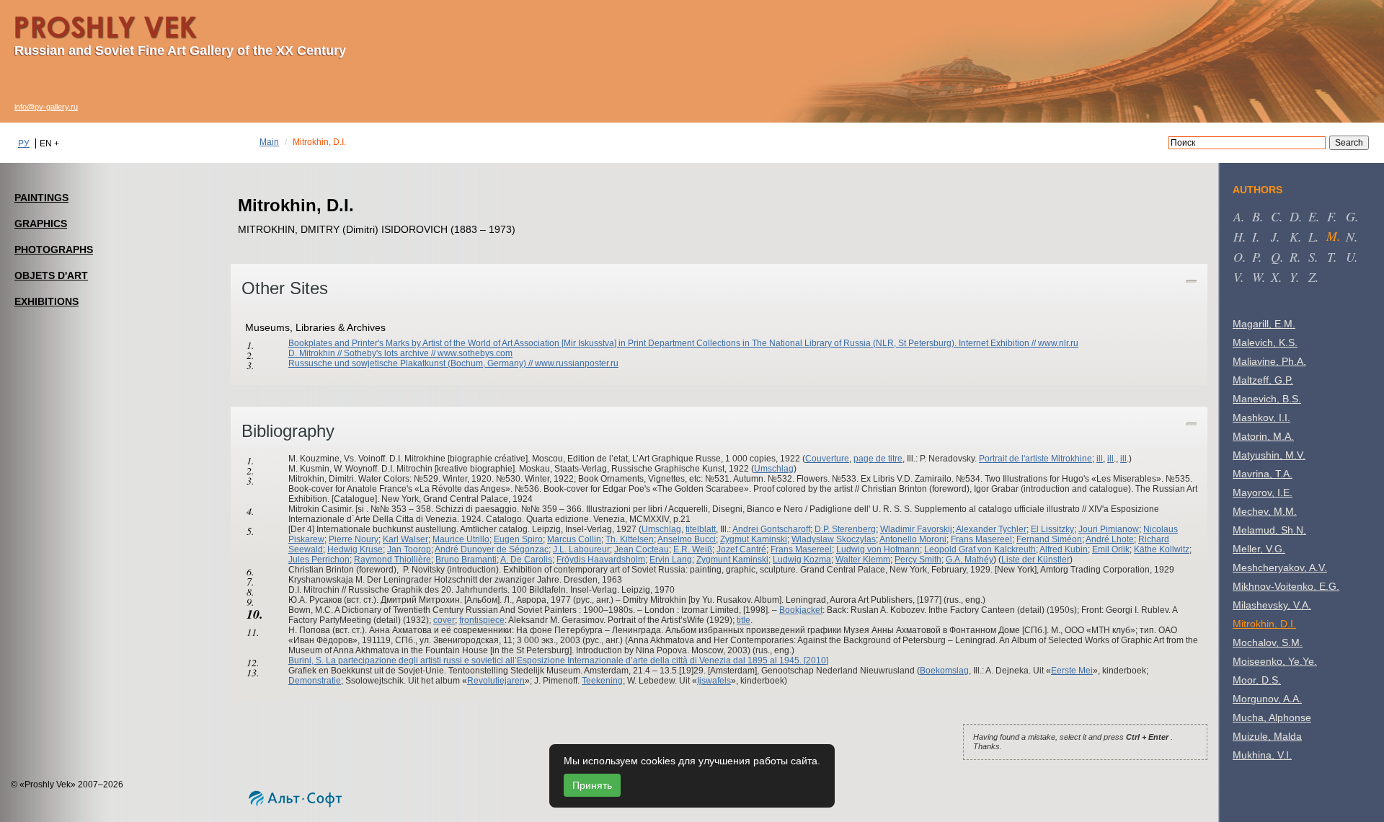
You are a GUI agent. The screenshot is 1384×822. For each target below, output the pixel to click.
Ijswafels (714, 681)
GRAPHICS (40, 223)
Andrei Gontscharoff (771, 529)
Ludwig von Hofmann (878, 549)
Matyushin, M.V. (1269, 455)
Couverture (827, 459)
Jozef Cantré (741, 549)
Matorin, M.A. (1263, 436)
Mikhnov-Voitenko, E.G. (1286, 586)
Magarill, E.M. (1264, 324)
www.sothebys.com (475, 353)
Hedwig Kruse (355, 549)
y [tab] (1293, 277)
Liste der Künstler (1035, 559)
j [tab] (1274, 236)
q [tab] (1275, 256)
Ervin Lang (670, 559)
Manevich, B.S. (1267, 399)
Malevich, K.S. (1265, 342)
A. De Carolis (526, 559)
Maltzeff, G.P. (1263, 380)
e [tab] (1312, 216)
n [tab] (1350, 236)
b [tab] (1256, 216)
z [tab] (1312, 277)
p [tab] (1255, 256)
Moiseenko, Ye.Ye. (1275, 661)
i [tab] (1254, 236)
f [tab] (1330, 216)
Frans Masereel (981, 539)
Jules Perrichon (319, 559)
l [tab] (1312, 236)
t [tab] (1330, 256)
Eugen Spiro (518, 539)
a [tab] (1237, 216)
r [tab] (1294, 256)
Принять (592, 785)
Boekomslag (944, 671)
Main (269, 142)
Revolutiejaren (496, 681)
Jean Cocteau (641, 549)
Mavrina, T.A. (1262, 474)
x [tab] (1275, 277)
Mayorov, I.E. (1262, 492)
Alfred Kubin (1063, 549)
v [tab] (1237, 277)
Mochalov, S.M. (1268, 642)
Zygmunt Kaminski (732, 559)
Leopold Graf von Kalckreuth (980, 549)
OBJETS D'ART (51, 275)
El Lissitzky (1052, 529)
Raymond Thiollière (392, 559)
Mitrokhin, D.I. (1264, 623)
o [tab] (1238, 256)
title (743, 620)
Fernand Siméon (1049, 539)
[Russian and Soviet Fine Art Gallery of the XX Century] (118, 24)
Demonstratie (314, 681)
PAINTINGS (41, 197)
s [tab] (1311, 256)
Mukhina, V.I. (1262, 755)
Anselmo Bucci (686, 539)
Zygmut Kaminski (753, 539)
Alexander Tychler (991, 529)
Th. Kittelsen (630, 539)
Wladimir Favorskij (916, 529)
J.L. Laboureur (581, 549)
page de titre (877, 459)
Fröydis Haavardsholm (600, 559)
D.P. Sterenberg (845, 529)
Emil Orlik (1111, 549)
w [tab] (1257, 277)
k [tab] (1294, 236)
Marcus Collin (574, 539)
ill (1099, 459)
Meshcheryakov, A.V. (1280, 567)
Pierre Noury (353, 539)
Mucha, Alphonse (1272, 717)
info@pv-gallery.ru (46, 106)
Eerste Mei (1072, 671)
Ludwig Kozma (802, 559)
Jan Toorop (409, 549)
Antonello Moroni (912, 539)
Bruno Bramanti (466, 559)
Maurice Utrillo (460, 539)
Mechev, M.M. (1265, 511)
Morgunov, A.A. (1267, 698)
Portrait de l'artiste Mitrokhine (1035, 459)
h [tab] (1238, 236)
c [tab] (1275, 216)
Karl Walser (405, 539)
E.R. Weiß (692, 549)
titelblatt (701, 529)
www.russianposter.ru (576, 363)
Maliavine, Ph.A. (1269, 361)
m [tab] (1331, 235)
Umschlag (774, 469)
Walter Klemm (862, 559)
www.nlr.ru (1058, 343)
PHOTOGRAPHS (53, 249)
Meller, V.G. (1259, 548)
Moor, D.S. (1257, 680)
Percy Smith (918, 559)
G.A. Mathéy (969, 559)
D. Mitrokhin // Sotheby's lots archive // (363, 353)
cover (444, 620)
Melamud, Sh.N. (1269, 530)
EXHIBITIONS (46, 301)
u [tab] (1350, 256)
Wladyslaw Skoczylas (833, 539)
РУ (24, 143)
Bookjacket (800, 610)
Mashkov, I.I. (1261, 417)
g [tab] (1350, 216)
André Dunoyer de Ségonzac (492, 549)
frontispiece (482, 620)
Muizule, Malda (1267, 736)
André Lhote (1110, 539)
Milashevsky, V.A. (1272, 605)
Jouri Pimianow (1108, 529)
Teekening (602, 681)
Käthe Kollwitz (1161, 549)
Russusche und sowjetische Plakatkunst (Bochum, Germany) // (411, 363)
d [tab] (1294, 216)
